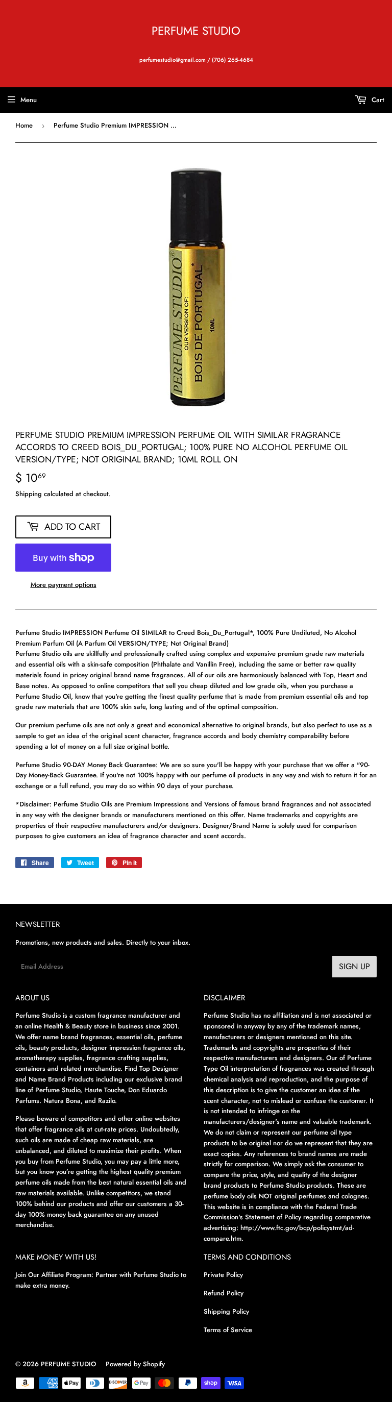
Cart (377, 100)
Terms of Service (228, 1330)
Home (24, 125)
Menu (28, 100)
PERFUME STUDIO (196, 31)
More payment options (63, 584)
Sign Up (354, 966)
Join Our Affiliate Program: (54, 1275)
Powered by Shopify (135, 1364)
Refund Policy (223, 1293)
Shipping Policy (226, 1311)
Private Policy (223, 1275)
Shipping (28, 494)
